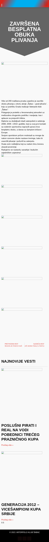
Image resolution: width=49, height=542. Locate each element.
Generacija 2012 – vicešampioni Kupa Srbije (21, 509)
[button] (46, 3)
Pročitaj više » (7, 445)
